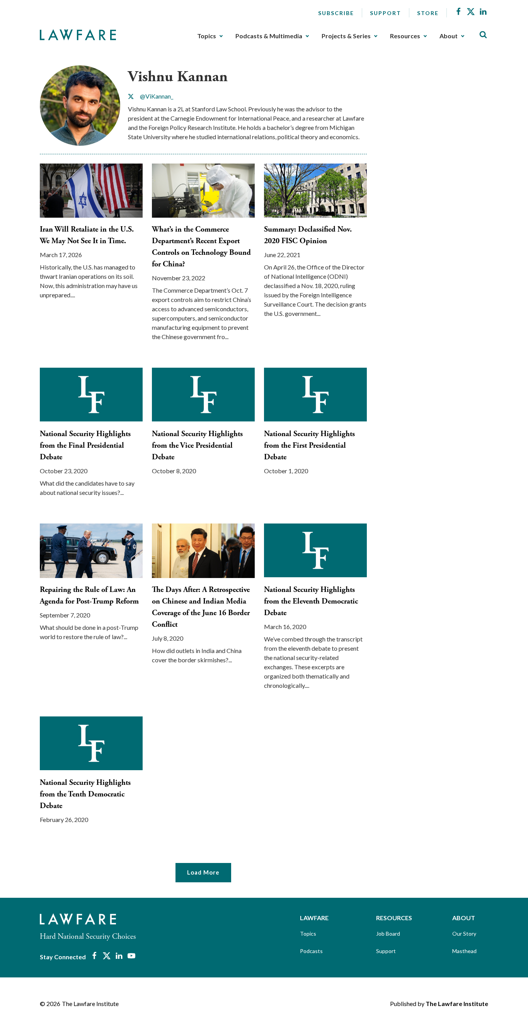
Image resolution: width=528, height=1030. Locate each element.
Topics (206, 35)
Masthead (464, 951)
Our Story (464, 933)
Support (385, 13)
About (448, 35)
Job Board (388, 933)
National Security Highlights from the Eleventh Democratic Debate (311, 601)
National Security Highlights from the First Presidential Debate (309, 445)
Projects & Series (346, 35)
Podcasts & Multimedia (268, 35)
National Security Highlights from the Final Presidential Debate (85, 445)
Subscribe (336, 13)
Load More (203, 872)
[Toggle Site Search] (483, 35)
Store (428, 13)
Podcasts (311, 951)
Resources (405, 35)
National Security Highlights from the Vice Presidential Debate (197, 445)
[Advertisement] (434, 113)
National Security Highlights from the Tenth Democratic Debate (85, 794)
